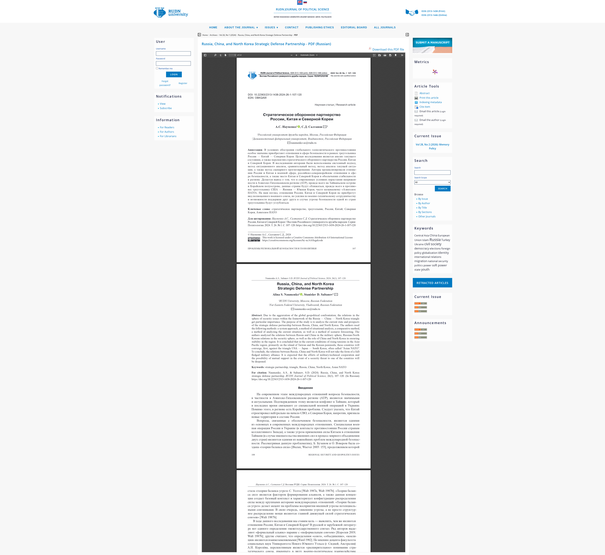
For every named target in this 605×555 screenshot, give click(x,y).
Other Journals (427, 216)
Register (183, 83)
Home (213, 27)
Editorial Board (354, 27)
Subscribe (166, 108)
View (162, 103)
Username (161, 48)
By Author (424, 203)
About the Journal (239, 27)
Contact (292, 27)
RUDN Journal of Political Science (302, 12)
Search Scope (420, 177)
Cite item (425, 106)
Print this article (429, 97)
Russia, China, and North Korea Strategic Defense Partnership (265, 35)
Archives (213, 35)
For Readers (167, 127)
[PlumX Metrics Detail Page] (435, 72)
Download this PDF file (388, 49)
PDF (296, 35)
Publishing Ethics (319, 27)
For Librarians (168, 136)
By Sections (425, 212)
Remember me (166, 68)
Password (160, 58)
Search (417, 167)
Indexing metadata (431, 102)
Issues (270, 27)
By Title (422, 207)
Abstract (425, 93)
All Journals (385, 27)
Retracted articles (432, 283)
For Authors (167, 131)
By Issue (423, 199)
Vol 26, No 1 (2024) (227, 35)
